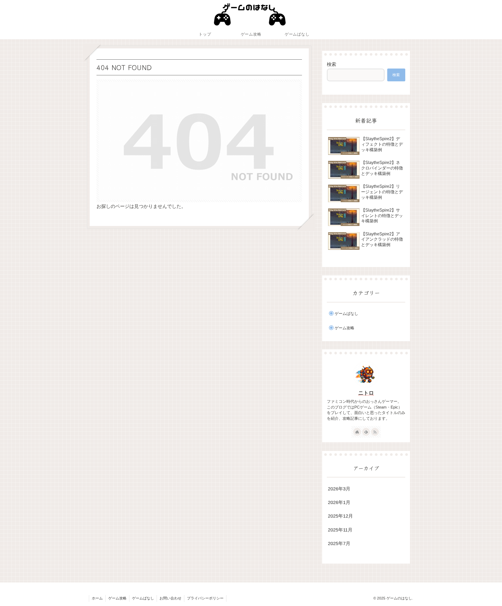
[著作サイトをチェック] (357, 431)
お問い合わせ (170, 598)
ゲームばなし (143, 598)
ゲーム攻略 (117, 598)
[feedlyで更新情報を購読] (366, 431)
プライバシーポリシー (205, 598)
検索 (331, 64)
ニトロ (366, 393)
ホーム (97, 598)
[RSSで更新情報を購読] (375, 431)
